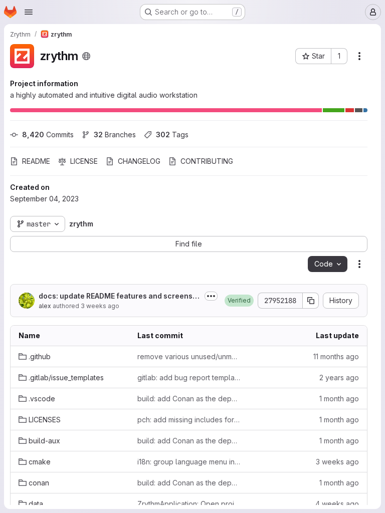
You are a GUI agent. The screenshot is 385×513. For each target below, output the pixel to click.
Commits (48, 134)
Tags (172, 134)
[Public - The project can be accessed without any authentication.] (86, 56)
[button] (239, 301)
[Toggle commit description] (211, 296)
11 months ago (336, 356)
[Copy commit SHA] (311, 301)
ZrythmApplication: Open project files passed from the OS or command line (188, 503)
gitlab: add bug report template (188, 377)
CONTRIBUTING (206, 161)
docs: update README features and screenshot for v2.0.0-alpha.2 (118, 296)
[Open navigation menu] (29, 12)
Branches (115, 134)
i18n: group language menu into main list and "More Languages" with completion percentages (188, 461)
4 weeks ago (337, 503)
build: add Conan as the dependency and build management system (188, 398)
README (36, 161)
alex (45, 306)
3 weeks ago (100, 306)
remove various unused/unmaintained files (188, 356)
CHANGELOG (139, 161)
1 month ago (339, 398)
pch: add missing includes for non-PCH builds (188, 419)
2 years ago (339, 377)
